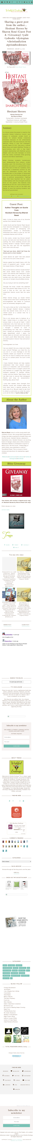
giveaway (19, 17)
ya (11, 978)
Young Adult (16, 18)
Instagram (13, 458)
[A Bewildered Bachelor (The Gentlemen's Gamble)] (18, 842)
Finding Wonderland (10, 987)
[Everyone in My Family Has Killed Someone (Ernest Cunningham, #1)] (21, 842)
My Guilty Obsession (10, 1012)
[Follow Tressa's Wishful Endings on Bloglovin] (16, 1056)
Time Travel (6, 975)
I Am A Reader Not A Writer (11, 991)
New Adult (22, 970)
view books (23, 833)
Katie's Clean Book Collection (12, 1003)
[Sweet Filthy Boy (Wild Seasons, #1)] (6, 842)
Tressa (15, 825)
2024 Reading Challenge (16, 823)
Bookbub (20, 458)
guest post (26, 17)
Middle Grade (7, 970)
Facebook (20, 456)
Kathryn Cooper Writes (10, 1018)
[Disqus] (16, 651)
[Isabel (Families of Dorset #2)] (12, 847)
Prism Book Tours (20, 67)
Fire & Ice (6, 1000)
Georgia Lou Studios (16, 1140)
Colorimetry (7, 993)
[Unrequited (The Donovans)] (6, 847)
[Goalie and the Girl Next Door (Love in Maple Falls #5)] (3, 847)
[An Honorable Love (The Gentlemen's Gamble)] (15, 842)
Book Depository (24, 196)
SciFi (28, 970)
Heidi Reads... (8, 994)
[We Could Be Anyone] (9, 842)
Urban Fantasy (16, 975)
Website (5, 456)
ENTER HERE (6, 510)
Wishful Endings (17, 1139)
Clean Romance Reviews (11, 1021)
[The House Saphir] (24, 842)
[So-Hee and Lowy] (21, 846)
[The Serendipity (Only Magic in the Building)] (3, 851)
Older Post (25, 624)
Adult (5, 965)
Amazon (14, 196)
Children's (11, 965)
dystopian (12, 17)
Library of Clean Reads (10, 1020)
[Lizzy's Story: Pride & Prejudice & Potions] (3, 842)
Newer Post (7, 624)
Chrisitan (19, 965)
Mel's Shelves (8, 1002)
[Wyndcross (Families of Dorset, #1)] (9, 847)
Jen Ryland (7, 989)
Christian (6, 17)
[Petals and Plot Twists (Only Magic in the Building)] (27, 847)
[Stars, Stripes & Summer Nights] (12, 842)
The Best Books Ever (10, 1011)
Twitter (27, 456)
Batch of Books (8, 996)
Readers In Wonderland (10, 1014)
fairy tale (6, 978)
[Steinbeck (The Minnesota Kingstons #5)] (15, 847)
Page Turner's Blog (9, 1016)
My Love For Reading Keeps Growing (14, 1007)
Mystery (14, 970)
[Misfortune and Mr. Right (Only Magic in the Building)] (24, 847)
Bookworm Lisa (8, 1005)
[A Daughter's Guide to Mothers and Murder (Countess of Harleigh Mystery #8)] (18, 847)
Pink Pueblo (22, 1132)
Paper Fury (7, 1009)
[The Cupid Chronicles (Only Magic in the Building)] (6, 851)
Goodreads (7, 196)
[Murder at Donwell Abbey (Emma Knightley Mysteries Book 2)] (27, 842)
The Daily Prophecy (9, 998)
